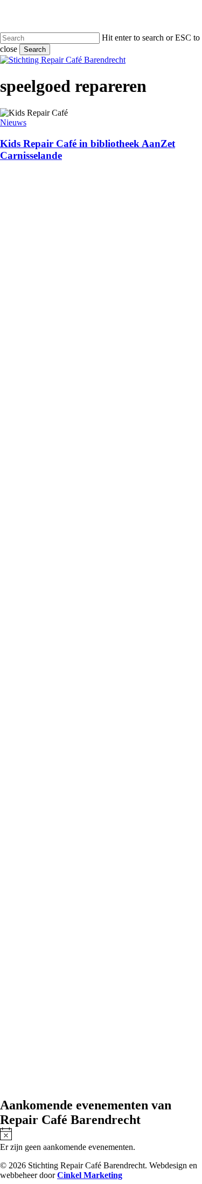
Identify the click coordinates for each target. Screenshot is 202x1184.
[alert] (101, 1139)
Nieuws (13, 122)
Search (35, 49)
